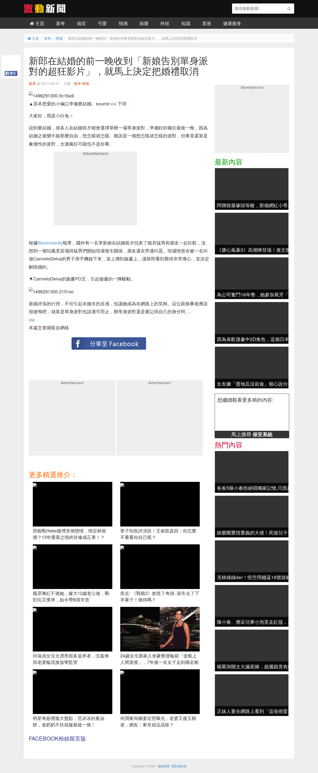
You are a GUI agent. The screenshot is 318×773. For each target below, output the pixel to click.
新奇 (60, 23)
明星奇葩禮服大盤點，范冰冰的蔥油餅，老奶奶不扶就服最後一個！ (68, 721)
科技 (164, 23)
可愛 (102, 23)
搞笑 (81, 23)
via (113, 103)
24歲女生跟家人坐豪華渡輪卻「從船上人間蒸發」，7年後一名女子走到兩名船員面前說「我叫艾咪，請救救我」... (159, 661)
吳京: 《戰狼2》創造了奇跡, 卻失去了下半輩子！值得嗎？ (159, 596)
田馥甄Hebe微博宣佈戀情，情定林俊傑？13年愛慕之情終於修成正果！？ (69, 533)
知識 (185, 23)
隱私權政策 (179, 766)
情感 (123, 23)
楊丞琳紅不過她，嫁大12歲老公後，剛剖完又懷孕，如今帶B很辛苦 (71, 596)
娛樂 (144, 23)
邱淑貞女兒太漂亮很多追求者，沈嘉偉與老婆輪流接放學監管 (71, 658)
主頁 (39, 23)
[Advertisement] (95, 190)
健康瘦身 (232, 23)
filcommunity (50, 242)
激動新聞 (163, 766)
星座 (206, 23)
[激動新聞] (45, 11)
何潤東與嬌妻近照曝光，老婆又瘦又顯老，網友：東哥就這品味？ (158, 721)
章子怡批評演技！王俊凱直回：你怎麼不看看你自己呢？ (158, 533)
